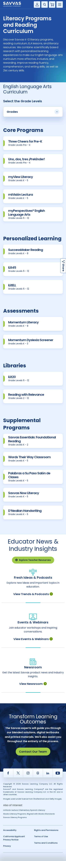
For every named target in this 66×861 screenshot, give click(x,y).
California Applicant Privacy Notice (14, 838)
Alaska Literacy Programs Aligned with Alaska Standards (29, 814)
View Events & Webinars (31, 639)
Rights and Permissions (46, 830)
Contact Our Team (33, 752)
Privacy (7, 845)
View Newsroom (31, 684)
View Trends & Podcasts (31, 594)
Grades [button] (12, 112)
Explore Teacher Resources (35, 560)
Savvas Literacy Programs (15, 817)
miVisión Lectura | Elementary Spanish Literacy (24, 810)
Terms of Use (41, 836)
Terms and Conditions (46, 842)
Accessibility (9, 830)
